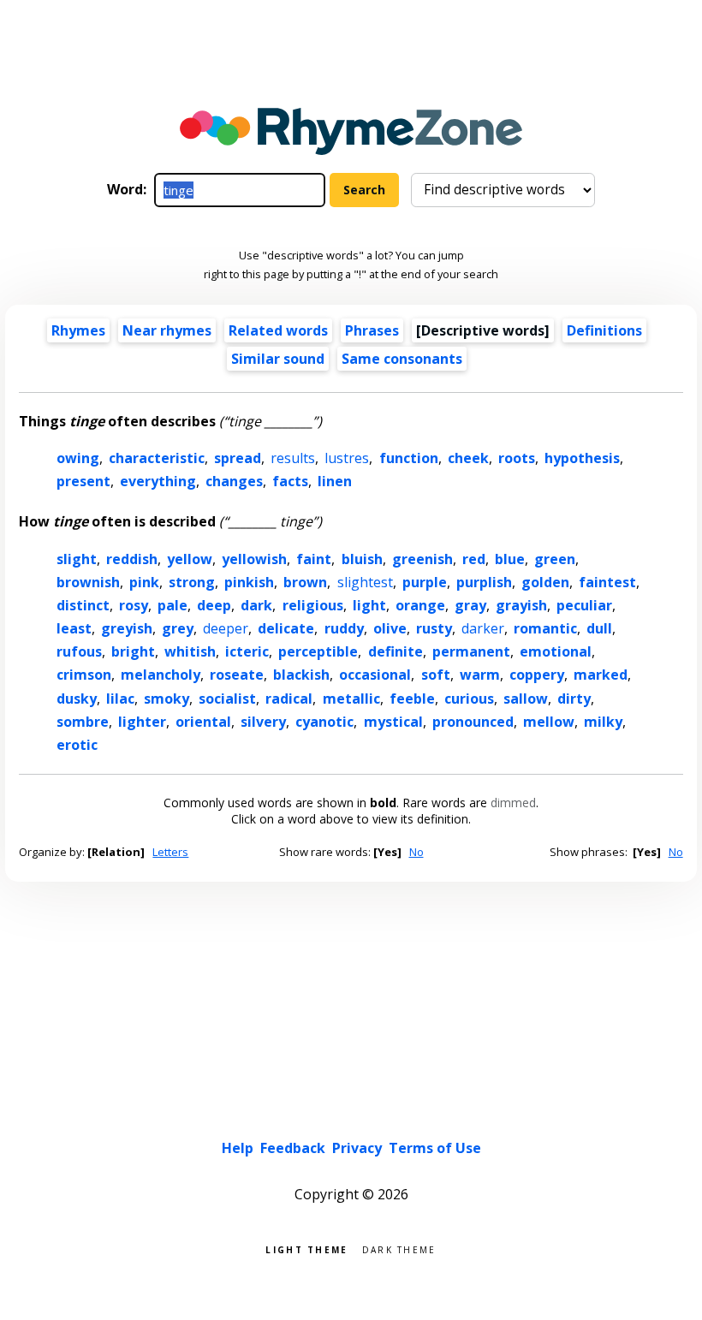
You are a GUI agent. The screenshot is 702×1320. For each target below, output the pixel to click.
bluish (362, 559)
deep (214, 605)
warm (480, 674)
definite (395, 651)
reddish (132, 559)
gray (470, 605)
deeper (225, 628)
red (473, 559)
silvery (263, 721)
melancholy (160, 674)
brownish (88, 582)
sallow (525, 698)
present (83, 481)
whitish (190, 651)
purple (424, 582)
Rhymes (78, 330)
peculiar (584, 605)
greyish (126, 628)
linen (335, 481)
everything (158, 481)
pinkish (249, 582)
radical (288, 698)
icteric (247, 651)
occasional (375, 674)
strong (192, 582)
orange (420, 605)
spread (237, 458)
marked (601, 674)
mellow (548, 721)
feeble (412, 698)
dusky (77, 698)
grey (177, 628)
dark (256, 605)
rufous (79, 651)
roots (516, 458)
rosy (133, 605)
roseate (237, 674)
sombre (83, 721)
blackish (301, 674)
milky (603, 721)
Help (237, 1148)
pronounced (473, 721)
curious (469, 698)
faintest (607, 582)
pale (172, 605)
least (74, 628)
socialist (227, 698)
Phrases (372, 330)
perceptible (318, 651)
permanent (471, 651)
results (293, 458)
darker (482, 628)
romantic (545, 628)
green (554, 559)
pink (144, 582)
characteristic (157, 458)
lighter (142, 721)
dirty (574, 698)
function (408, 458)
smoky (166, 698)
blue (510, 559)
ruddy (344, 628)
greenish (422, 559)
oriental (203, 721)
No (416, 851)
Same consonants (402, 358)
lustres (346, 458)
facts (290, 481)
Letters (170, 851)
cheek (468, 458)
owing (78, 458)
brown (305, 582)
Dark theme (399, 1248)
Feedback (292, 1148)
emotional (556, 651)
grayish (521, 605)
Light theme (306, 1248)
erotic (77, 744)
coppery (536, 674)
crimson (84, 674)
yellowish (254, 559)
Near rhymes (166, 330)
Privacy (357, 1148)
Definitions (604, 330)
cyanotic (324, 721)
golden (545, 582)
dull (599, 628)
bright (133, 651)
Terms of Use (435, 1148)
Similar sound (277, 358)
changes (234, 481)
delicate (286, 628)
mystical (393, 721)
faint (313, 559)
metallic (351, 698)
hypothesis (582, 458)
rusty (434, 628)
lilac (120, 698)
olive (390, 628)
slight (77, 559)
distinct (83, 605)
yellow (189, 559)
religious (313, 605)
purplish (484, 582)
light (369, 605)
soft (435, 674)
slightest (365, 582)
